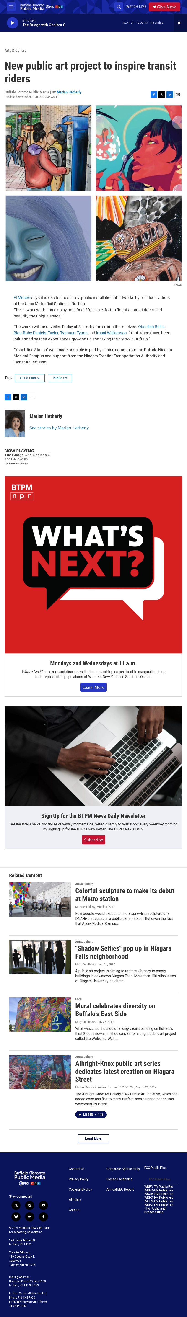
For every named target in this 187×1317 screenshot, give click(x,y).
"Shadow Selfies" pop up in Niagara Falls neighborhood (123, 952)
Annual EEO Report (120, 1189)
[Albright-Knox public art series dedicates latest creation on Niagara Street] (40, 1072)
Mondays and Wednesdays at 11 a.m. (93, 663)
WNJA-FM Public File (159, 1194)
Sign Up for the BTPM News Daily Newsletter (93, 815)
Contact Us (77, 1169)
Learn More (93, 687)
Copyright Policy (80, 1189)
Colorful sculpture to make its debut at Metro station (124, 895)
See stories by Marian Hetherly (59, 427)
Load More (93, 1139)
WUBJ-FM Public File (158, 1205)
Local (78, 999)
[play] (12, 23)
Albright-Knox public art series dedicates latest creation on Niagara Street (124, 1071)
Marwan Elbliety (85, 907)
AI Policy (75, 1199)
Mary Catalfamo (85, 964)
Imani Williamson (111, 332)
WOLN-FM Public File (158, 1201)
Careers (74, 1210)
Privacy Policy (78, 1179)
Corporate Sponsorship (123, 1169)
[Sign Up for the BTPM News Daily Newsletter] (93, 756)
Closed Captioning (119, 1179)
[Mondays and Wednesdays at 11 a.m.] (93, 564)
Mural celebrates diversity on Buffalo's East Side (115, 1010)
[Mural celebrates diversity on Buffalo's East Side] (40, 1014)
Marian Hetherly (69, 92)
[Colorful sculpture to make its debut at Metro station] (40, 899)
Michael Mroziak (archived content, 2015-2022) (104, 1087)
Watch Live (136, 6)
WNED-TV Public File (158, 1186)
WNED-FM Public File (158, 1190)
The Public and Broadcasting (155, 1210)
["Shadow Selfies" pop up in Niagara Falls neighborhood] (40, 957)
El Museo (22, 297)
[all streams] (180, 23)
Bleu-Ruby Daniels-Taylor (36, 332)
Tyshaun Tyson (74, 332)
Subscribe (93, 840)
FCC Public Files (155, 1168)
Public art (60, 378)
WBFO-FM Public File (158, 1197)
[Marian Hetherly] (15, 423)
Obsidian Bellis (151, 326)
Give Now (166, 7)
